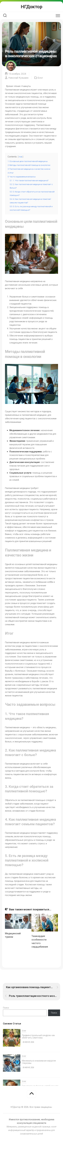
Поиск (6, 1008)
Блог (40, 77)
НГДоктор (31, 6)
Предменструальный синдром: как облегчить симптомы (38, 1036)
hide (20, 157)
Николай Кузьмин (18, 77)
